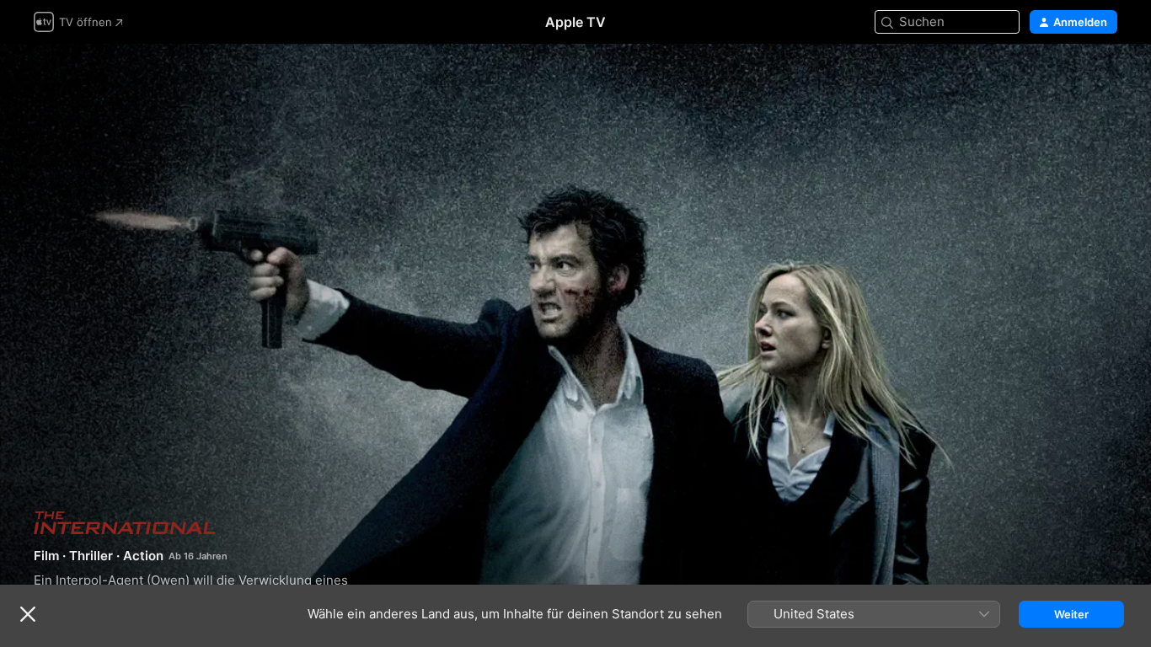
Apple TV (575, 21)
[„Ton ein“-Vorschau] (1105, 77)
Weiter (1071, 614)
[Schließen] (27, 614)
